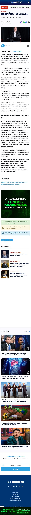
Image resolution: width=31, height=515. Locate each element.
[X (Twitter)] (29, 22)
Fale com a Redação (15, 498)
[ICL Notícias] (15, 2)
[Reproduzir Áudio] (3, 45)
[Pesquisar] (29, 2)
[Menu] (2, 2)
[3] (15, 389)
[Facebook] (26, 22)
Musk (3, 240)
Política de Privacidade (15, 500)
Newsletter (15, 492)
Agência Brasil (17, 51)
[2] (15, 366)
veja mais (26, 331)
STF (19, 56)
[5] (15, 436)
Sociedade (3, 11)
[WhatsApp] (24, 22)
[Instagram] (8, 486)
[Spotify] (22, 486)
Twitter (7, 240)
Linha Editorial (15, 496)
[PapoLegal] (21, 22)
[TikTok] (20, 486)
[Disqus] (15, 301)
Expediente (15, 494)
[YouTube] (14, 486)
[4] (15, 413)
